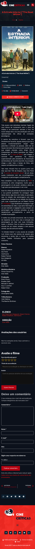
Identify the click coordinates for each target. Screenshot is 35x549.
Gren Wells (5, 322)
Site (2, 447)
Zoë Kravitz (17, 315)
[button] (28, 5)
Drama (21, 20)
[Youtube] (19, 532)
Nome (3, 429)
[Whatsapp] (29, 532)
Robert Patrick (25, 314)
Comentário (6, 405)
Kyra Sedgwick (14, 314)
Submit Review (9, 387)
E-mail (4, 438)
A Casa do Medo (16, 154)
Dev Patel (5, 314)
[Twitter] (10, 532)
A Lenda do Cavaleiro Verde (14, 173)
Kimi (30, 181)
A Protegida (6, 203)
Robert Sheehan (7, 315)
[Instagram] (15, 532)
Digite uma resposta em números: (13, 455)
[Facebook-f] (6, 532)
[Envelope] (24, 532)
